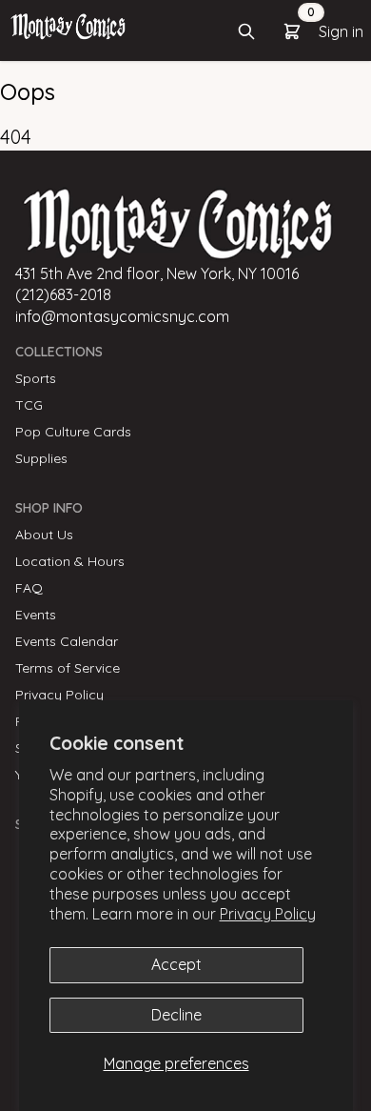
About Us (44, 534)
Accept (176, 964)
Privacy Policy (268, 913)
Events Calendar (66, 641)
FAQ (29, 587)
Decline (176, 1014)
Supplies (41, 458)
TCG (29, 405)
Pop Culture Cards (73, 431)
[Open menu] (68, 25)
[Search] (246, 31)
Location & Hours (70, 561)
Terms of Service (67, 668)
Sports (35, 378)
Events (35, 614)
